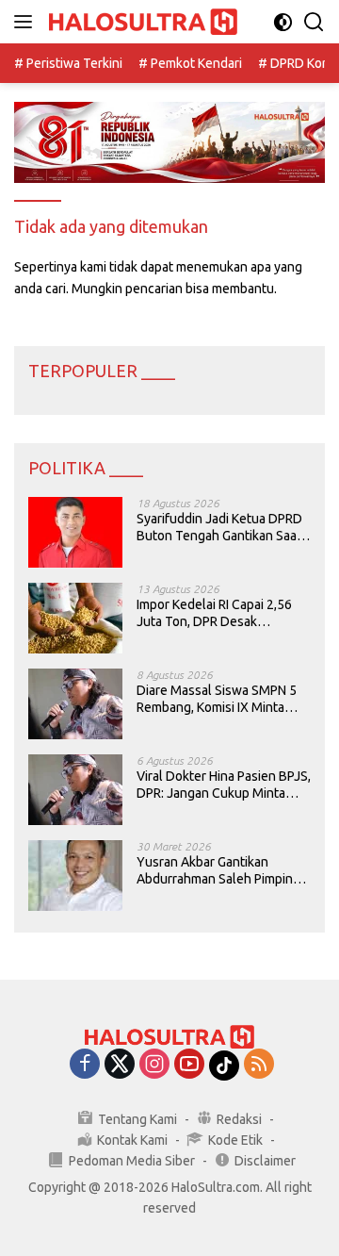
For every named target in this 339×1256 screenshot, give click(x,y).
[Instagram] (154, 1065)
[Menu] (27, 22)
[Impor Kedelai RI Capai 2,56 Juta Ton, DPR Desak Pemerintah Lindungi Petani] (75, 618)
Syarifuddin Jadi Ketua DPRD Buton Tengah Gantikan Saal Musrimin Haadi (219, 527)
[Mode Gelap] (283, 22)
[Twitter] (120, 1065)
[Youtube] (189, 1065)
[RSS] (259, 1065)
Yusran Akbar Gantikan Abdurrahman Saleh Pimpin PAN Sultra (215, 870)
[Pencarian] (314, 22)
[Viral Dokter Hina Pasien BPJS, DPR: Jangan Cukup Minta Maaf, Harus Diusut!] (75, 789)
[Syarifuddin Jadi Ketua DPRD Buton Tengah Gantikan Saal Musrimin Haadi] (75, 532)
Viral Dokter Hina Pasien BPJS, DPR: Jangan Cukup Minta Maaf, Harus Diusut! (224, 785)
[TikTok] (224, 1065)
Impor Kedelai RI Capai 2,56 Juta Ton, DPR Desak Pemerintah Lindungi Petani (216, 613)
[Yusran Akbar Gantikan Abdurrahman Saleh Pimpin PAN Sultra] (75, 875)
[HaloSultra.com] (140, 22)
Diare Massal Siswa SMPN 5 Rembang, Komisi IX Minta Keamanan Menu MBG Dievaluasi (217, 699)
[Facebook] (85, 1065)
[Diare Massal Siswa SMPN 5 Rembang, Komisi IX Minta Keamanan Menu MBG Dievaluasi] (75, 704)
